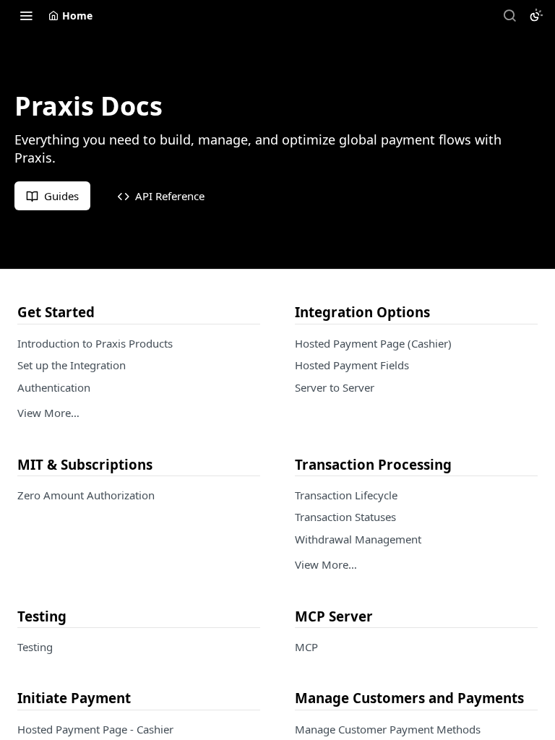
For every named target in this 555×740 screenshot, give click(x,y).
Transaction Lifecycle (346, 495)
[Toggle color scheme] (536, 15)
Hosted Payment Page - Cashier (95, 729)
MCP (306, 647)
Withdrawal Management (358, 539)
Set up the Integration (71, 365)
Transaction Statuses (345, 516)
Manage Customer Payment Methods (388, 729)
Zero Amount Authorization (86, 495)
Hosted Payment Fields (352, 365)
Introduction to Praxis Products (95, 343)
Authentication (53, 387)
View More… (48, 412)
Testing (35, 647)
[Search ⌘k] (509, 15)
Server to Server (334, 387)
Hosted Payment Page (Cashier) (373, 343)
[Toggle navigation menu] (26, 15)
